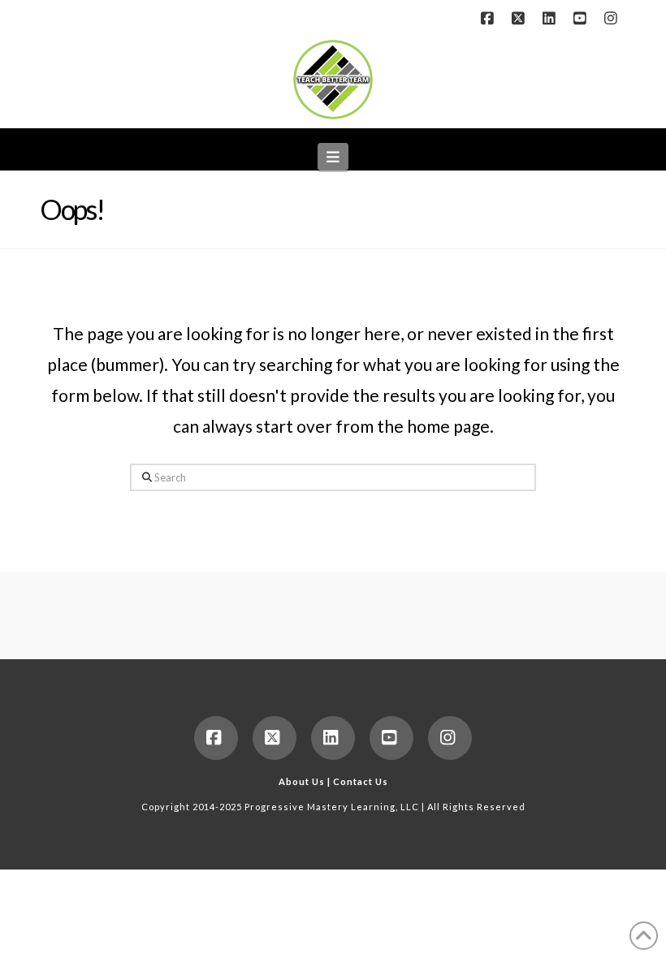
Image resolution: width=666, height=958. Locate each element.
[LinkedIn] (551, 18)
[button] (333, 156)
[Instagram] (613, 18)
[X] (521, 18)
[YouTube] (582, 18)
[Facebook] (490, 18)
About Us (302, 781)
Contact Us (360, 781)
